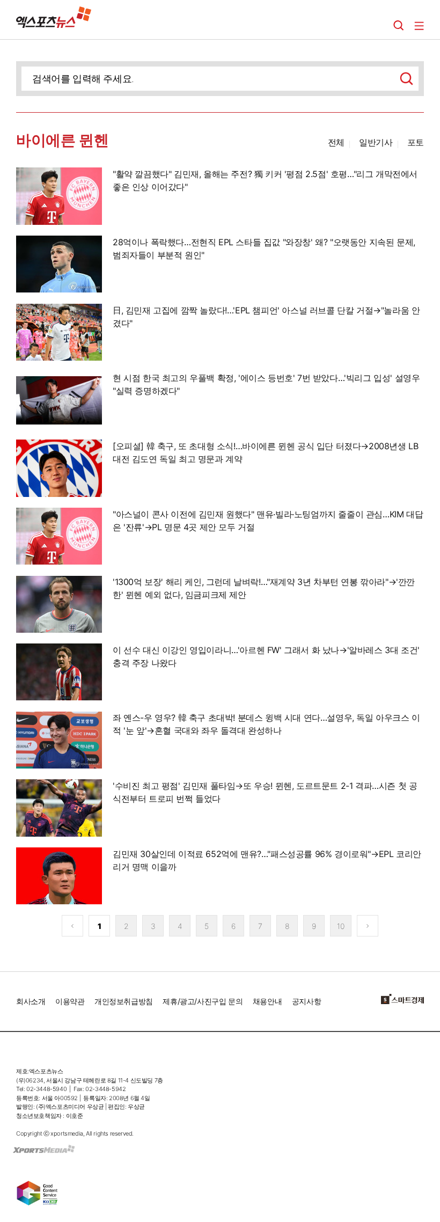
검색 (398, 25)
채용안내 (267, 1001)
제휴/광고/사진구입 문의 (203, 1001)
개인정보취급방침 (123, 1001)
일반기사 (375, 142)
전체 (336, 142)
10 (340, 926)
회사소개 (30, 1001)
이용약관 (69, 1001)
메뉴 (419, 26)
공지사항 (306, 1001)
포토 (415, 142)
